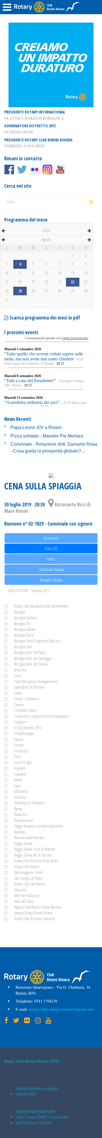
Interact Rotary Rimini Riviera (33, 913)
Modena (20, 797)
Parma (18, 808)
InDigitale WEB (25, 1094)
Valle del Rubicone (27, 895)
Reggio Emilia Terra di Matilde (34, 849)
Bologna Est (22, 623)
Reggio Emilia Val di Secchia (33, 855)
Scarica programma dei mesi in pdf (44, 317)
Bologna (19, 612)
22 (72, 281)
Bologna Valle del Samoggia (32, 658)
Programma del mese (26, 219)
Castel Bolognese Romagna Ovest (36, 681)
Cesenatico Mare (25, 710)
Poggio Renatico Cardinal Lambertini (38, 826)
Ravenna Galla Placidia (29, 837)
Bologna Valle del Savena (31, 664)
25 (20, 291)
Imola (18, 779)
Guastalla (20, 774)
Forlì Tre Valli (23, 762)
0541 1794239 (45, 1001)
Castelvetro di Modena (29, 687)
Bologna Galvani (25, 629)
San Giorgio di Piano (28, 878)
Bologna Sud (22, 646)
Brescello (20, 670)
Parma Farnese (23, 820)
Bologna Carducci (26, 617)
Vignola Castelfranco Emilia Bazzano (38, 907)
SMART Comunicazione (53, 1117)
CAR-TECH (45, 1123)
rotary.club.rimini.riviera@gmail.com (61, 1009)
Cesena (19, 704)
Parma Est (20, 814)
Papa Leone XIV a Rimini (35, 427)
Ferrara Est (21, 751)
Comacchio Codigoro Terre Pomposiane (41, 716)
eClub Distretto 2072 (28, 727)
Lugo (17, 785)
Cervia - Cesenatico (26, 698)
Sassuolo (20, 889)
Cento (18, 693)
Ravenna (19, 832)
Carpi (17, 675)
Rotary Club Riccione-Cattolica (34, 918)
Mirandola (21, 791)
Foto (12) (51, 548)
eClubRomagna (24, 733)
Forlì (17, 756)
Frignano (20, 768)
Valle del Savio (24, 901)
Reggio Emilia (23, 843)
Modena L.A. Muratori (29, 803)
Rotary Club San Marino (30, 884)
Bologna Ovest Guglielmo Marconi (37, 641)
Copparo (20, 722)
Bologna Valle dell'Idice (30, 652)
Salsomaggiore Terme (28, 872)
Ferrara (19, 745)
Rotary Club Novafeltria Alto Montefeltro (41, 606)
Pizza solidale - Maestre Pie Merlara (46, 436)
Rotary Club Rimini (26, 866)
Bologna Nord (23, 635)
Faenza (18, 739)
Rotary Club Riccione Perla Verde (36, 860)
